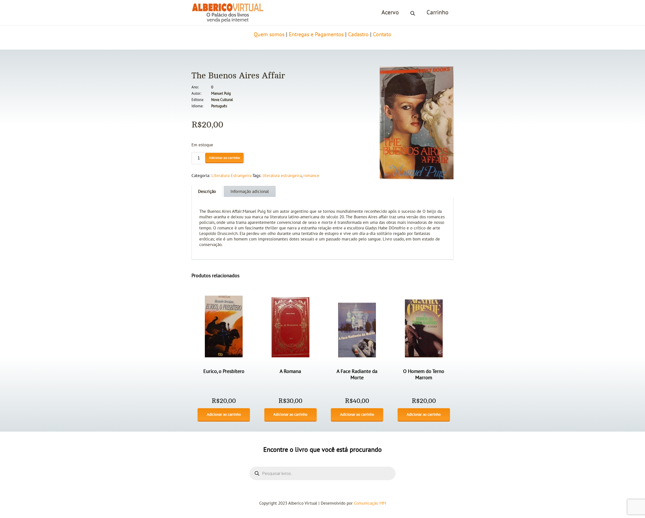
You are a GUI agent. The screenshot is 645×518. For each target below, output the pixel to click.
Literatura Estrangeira (231, 175)
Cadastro (358, 34)
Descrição (207, 191)
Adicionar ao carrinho (224, 158)
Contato (382, 34)
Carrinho (437, 12)
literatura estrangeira (282, 175)
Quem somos (269, 34)
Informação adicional (250, 191)
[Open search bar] (412, 12)
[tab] (206, 191)
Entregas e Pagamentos (316, 34)
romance (311, 175)
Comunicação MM (370, 503)
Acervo (390, 12)
